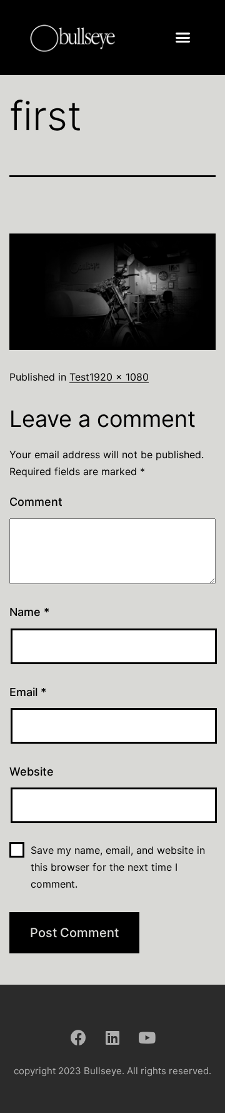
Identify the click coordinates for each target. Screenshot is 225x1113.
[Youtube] (146, 1038)
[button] (183, 37)
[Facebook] (78, 1038)
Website (31, 771)
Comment (35, 501)
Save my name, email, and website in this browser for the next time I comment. (118, 867)
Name (29, 611)
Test (79, 377)
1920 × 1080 (119, 377)
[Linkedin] (112, 1038)
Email (27, 692)
